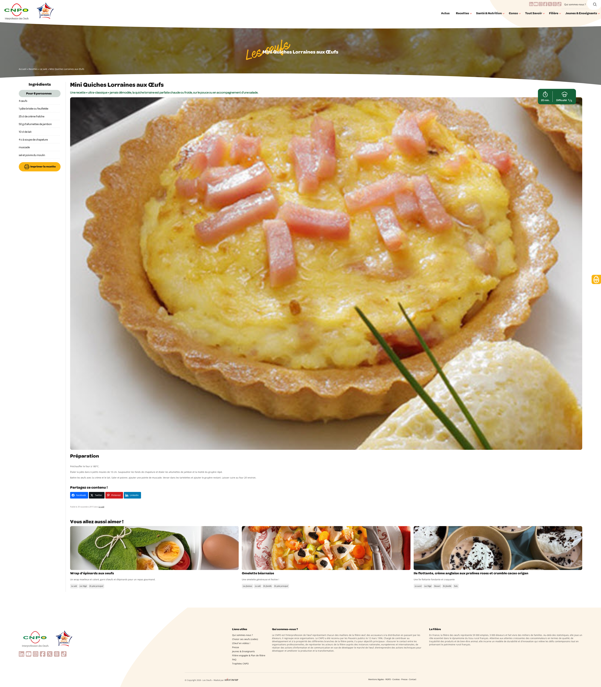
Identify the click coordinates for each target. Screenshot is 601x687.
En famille (267, 586)
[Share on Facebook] (73, 567)
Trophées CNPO (240, 663)
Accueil (22, 69)
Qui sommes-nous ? (575, 4)
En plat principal (96, 586)
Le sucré (418, 586)
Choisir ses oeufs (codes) (245, 639)
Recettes (33, 69)
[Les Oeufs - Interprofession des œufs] (16, 11)
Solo (456, 586)
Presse (235, 647)
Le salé (43, 69)
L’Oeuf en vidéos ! (241, 643)
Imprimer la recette (43, 166)
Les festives (247, 586)
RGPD (388, 679)
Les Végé (83, 586)
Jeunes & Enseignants (243, 651)
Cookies (396, 679)
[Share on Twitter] (79, 567)
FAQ (234, 659)
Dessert (437, 586)
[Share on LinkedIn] (86, 567)
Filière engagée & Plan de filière (248, 655)
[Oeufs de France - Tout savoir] (45, 11)
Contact (412, 679)
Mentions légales (376, 679)
